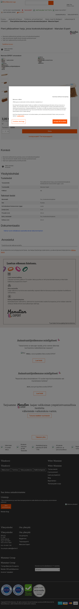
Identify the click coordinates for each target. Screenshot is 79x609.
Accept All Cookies (60, 121)
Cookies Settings (18, 121)
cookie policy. (20, 116)
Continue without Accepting (60, 96)
